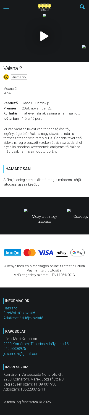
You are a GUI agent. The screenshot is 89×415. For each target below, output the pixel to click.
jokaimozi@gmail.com (21, 353)
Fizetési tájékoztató (19, 313)
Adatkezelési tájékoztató (23, 318)
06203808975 (14, 348)
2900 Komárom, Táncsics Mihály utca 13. (36, 344)
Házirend (10, 308)
